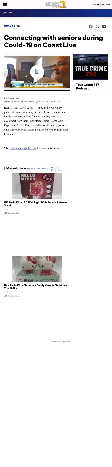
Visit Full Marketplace (56, 169)
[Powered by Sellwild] (66, 342)
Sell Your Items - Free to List (38, 170)
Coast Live (12, 25)
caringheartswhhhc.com (23, 148)
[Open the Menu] (5, 4)
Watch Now (100, 4)
